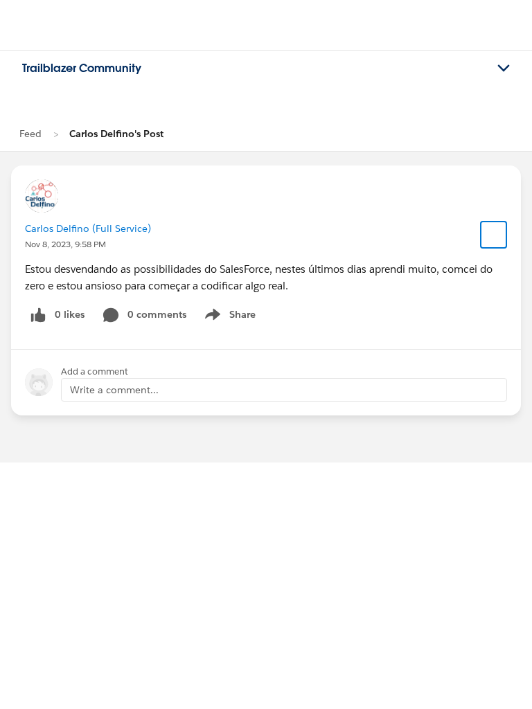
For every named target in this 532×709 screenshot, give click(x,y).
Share (228, 317)
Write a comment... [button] (114, 390)
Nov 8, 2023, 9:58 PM (65, 244)
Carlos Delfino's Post (116, 133)
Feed (30, 133)
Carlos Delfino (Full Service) (88, 228)
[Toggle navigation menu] (503, 68)
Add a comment (94, 371)
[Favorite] (493, 234)
